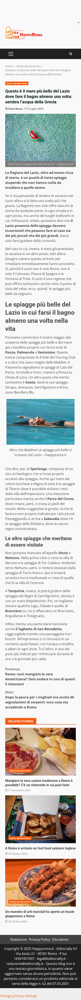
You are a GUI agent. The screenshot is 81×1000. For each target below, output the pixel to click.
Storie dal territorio (16, 83)
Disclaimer (60, 939)
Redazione (18, 939)
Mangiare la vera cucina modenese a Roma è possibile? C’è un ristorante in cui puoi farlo (40, 752)
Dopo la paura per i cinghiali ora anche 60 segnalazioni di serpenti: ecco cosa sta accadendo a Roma (39, 699)
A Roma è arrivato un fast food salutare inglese (40, 819)
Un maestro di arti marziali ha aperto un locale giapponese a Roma (40, 883)
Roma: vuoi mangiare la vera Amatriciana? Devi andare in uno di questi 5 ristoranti (40, 676)
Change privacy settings (18, 996)
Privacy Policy (39, 939)
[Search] (70, 54)
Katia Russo (15, 108)
